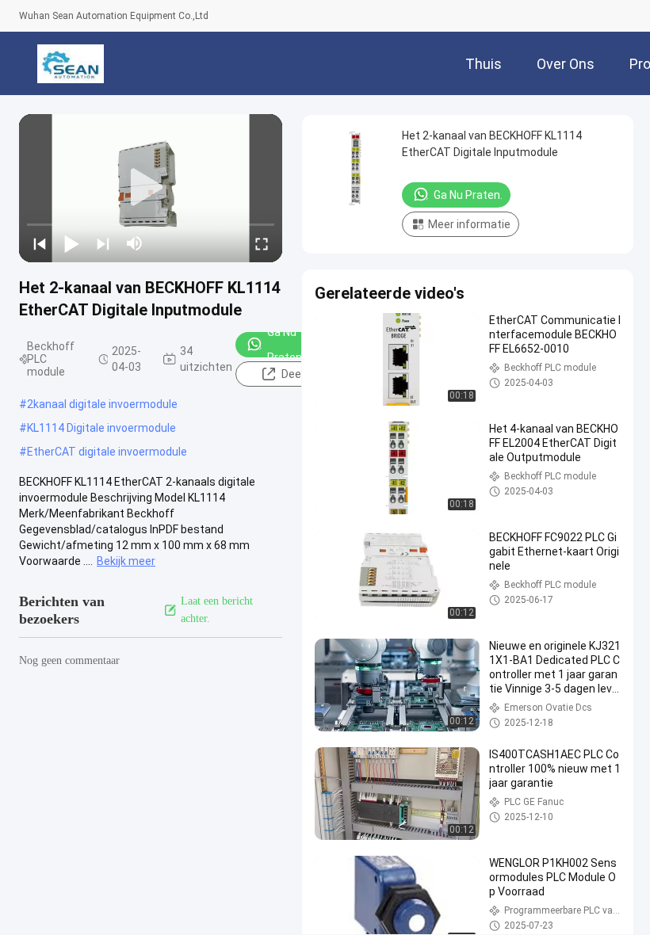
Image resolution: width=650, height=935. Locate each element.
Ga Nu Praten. (285, 344)
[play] (150, 188)
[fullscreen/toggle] (261, 243)
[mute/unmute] (135, 243)
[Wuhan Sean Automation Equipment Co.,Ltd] (70, 63)
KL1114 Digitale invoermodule (101, 428)
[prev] (39, 243)
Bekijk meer (126, 561)
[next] (103, 243)
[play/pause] (71, 243)
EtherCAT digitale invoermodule (107, 451)
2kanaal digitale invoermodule (102, 404)
